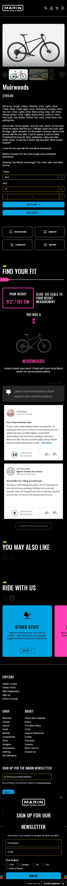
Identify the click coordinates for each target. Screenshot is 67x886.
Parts (5, 741)
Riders (28, 722)
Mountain (7, 718)
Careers (29, 744)
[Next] (11, 597)
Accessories (8, 748)
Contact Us (30, 752)
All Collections (9, 755)
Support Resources (33, 733)
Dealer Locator (9, 684)
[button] (57, 8)
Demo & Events (10, 699)
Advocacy (29, 741)
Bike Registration (10, 691)
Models (6, 733)
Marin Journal (31, 748)
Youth (5, 729)
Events (28, 737)
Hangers (6, 744)
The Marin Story (33, 726)
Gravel (5, 726)
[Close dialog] (60, 797)
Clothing (6, 752)
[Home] (12, 8)
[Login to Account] (51, 8)
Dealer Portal (8, 687)
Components (8, 737)
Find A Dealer (32, 212)
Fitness (6, 722)
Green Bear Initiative (33, 718)
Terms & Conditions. (44, 783)
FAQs (27, 729)
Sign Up (6, 695)
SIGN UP (33, 876)
